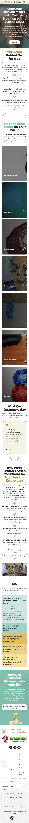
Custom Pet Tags (22, 783)
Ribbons (7, 397)
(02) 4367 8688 (10, 793)
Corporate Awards (10, 360)
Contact (3, 761)
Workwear (21, 754)
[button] (27, 2)
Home (3, 754)
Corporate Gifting (21, 763)
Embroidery (13, 754)
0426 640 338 (19, 793)
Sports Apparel (12, 763)
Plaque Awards (9, 249)
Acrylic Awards (9, 323)
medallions (16, 613)
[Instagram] (15, 747)
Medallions (8, 212)
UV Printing (21, 767)
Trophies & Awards (13, 758)
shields (14, 615)
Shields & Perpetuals (11, 176)
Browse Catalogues (4, 765)
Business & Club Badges (22, 779)
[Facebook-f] (10, 747)
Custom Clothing (12, 768)
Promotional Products (21, 758)
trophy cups (18, 611)
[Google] (19, 747)
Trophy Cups (8, 286)
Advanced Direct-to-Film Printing (22, 772)
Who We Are (4, 758)
